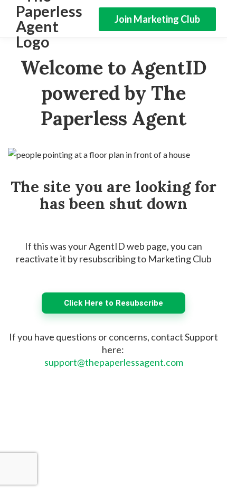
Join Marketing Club (157, 19)
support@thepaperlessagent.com (113, 362)
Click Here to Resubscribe (113, 303)
